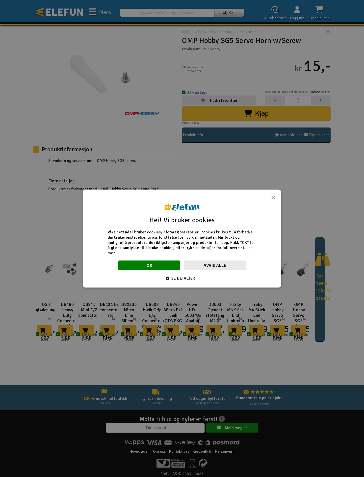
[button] (182, 278)
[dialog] (182, 238)
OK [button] (149, 265)
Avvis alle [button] (215, 265)
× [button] (273, 199)
